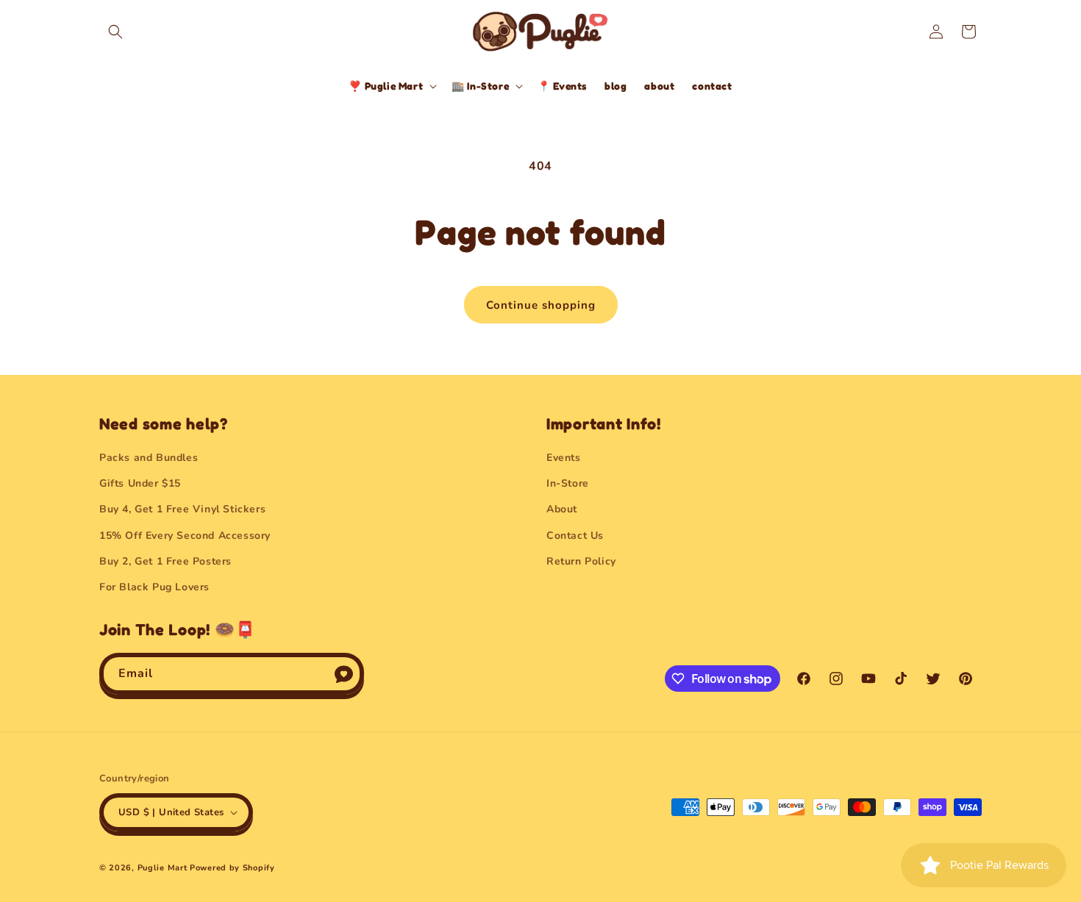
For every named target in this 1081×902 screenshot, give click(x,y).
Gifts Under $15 (140, 483)
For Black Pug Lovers (154, 587)
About (561, 509)
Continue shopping (541, 305)
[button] (115, 31)
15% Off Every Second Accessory (185, 536)
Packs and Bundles (148, 458)
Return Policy (581, 561)
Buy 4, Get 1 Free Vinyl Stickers (182, 509)
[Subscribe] (343, 674)
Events (563, 458)
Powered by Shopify (232, 867)
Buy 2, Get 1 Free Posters (165, 561)
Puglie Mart (163, 867)
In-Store (567, 483)
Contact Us (575, 536)
